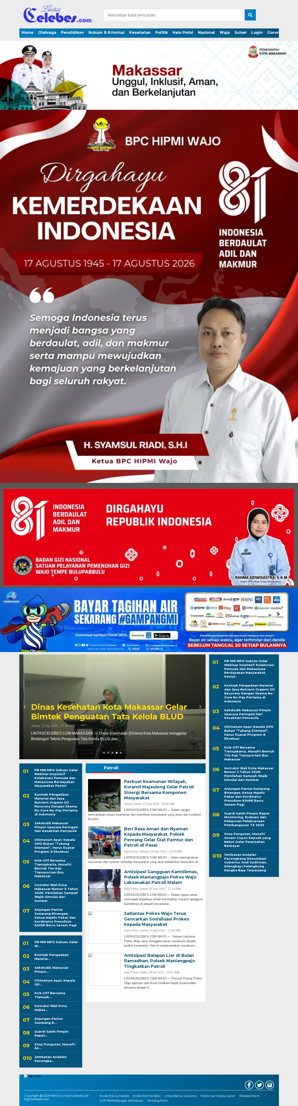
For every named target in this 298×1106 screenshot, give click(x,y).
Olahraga (47, 32)
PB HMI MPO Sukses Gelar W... (56, 944)
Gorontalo (277, 32)
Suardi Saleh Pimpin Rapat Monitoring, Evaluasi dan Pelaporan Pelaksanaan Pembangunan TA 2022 (247, 819)
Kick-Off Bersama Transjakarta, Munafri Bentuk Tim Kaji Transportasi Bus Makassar (52, 868)
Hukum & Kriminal (106, 32)
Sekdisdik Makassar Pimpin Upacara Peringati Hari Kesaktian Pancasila (56, 827)
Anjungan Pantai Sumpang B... (48, 1020)
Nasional (206, 32)
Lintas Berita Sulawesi (180, 1096)
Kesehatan (140, 32)
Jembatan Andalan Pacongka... (50, 1059)
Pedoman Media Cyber (217, 1096)
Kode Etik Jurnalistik (114, 1096)
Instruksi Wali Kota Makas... (50, 1008)
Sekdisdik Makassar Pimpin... (51, 969)
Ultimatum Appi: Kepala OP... (54, 982)
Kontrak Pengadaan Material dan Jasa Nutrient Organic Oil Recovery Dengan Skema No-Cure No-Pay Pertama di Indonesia (56, 804)
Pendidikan (72, 32)
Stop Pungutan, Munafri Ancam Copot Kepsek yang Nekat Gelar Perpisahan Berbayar (247, 840)
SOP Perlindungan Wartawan (121, 1100)
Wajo (225, 32)
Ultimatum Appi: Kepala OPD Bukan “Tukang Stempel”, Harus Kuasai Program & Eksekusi (54, 845)
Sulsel (240, 32)
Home (28, 32)
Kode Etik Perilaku (146, 1096)
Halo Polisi (183, 32)
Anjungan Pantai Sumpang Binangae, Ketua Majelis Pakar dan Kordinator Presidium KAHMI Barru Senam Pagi (55, 917)
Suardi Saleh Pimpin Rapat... (51, 1033)
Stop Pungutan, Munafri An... (54, 1046)
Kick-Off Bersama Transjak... (49, 995)
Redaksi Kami (249, 1096)
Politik (161, 32)
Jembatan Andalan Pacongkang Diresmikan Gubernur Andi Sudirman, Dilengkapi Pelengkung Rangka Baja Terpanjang (245, 862)
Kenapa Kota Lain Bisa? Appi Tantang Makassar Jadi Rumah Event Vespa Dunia (108, 707)
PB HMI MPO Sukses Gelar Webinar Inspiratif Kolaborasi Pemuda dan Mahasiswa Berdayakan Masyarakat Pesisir (56, 778)
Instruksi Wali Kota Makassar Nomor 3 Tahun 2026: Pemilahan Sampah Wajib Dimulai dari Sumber (56, 893)
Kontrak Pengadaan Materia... (51, 957)
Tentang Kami (157, 1100)
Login (257, 32)
